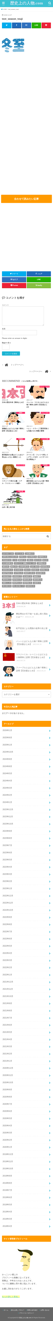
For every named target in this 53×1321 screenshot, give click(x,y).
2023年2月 (7, 881)
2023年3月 (7, 874)
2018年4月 (7, 1226)
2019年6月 (7, 1197)
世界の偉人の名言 (10, 557)
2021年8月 (7, 1010)
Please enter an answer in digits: (14, 338)
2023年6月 (7, 852)
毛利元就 (7, 576)
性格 (27, 570)
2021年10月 (8, 996)
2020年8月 (7, 1097)
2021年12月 (8, 982)
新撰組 (44, 570)
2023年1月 (7, 888)
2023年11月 (8, 816)
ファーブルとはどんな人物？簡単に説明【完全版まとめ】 (32, 669)
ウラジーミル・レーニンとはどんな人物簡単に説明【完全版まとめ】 (32, 657)
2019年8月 (7, 1183)
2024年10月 (8, 752)
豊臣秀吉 (17, 583)
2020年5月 (7, 1118)
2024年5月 (7, 773)
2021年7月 (7, 1018)
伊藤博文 (42, 557)
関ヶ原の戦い (18, 586)
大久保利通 (7, 563)
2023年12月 (8, 809)
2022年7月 (7, 931)
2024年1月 (7, 802)
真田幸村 (7, 579)
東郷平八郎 (29, 573)
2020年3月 (7, 1133)
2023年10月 (8, 824)
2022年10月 (8, 910)
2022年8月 (7, 924)
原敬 (30, 560)
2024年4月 (7, 780)
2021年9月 (7, 1003)
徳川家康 (19, 570)
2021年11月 (8, 989)
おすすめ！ (8, 553)
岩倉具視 (45, 566)
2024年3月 (7, 788)
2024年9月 (7, 759)
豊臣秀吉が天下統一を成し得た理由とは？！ (32, 615)
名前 (3, 329)
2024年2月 (7, 795)
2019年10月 (8, 1168)
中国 (23, 557)
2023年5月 (7, 859)
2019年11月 (8, 1161)
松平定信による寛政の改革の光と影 (32, 629)
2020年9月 (7, 1089)
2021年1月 (7, 1061)
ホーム (6, 1310)
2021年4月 (7, 1039)
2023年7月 (7, 845)
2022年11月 (8, 903)
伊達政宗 (7, 560)
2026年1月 (7, 730)
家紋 (14, 566)
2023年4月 (7, 867)
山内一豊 (35, 566)
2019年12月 (8, 1154)
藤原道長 (38, 579)
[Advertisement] (26, 98)
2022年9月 (7, 917)
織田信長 (27, 579)
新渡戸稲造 (7, 573)
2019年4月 (7, 1212)
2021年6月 (7, 1025)
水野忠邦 (17, 576)
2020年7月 (7, 1104)
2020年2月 (7, 1140)
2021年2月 (7, 1054)
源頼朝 (37, 576)
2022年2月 (7, 967)
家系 (6, 566)
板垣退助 (40, 573)
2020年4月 (7, 1125)
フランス (19, 553)
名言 (38, 560)
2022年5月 (7, 946)
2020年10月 (8, 1082)
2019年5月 (7, 1204)
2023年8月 (7, 838)
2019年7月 (7, 1190)
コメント (5, 305)
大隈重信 (41, 563)
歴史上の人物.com (26, 3)
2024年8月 (7, 766)
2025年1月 (7, 745)
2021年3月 (7, 1046)
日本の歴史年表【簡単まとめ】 (30, 604)
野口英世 (7, 586)
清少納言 (27, 576)
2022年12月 (8, 896)
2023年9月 (7, 831)
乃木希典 (32, 557)
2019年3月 (7, 1219)
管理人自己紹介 (32, 1310)
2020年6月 (7, 1111)
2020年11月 (8, 1075)
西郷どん (7, 583)
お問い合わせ (45, 1310)
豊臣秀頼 (27, 583)
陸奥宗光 (30, 586)
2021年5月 (7, 1032)
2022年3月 (7, 960)
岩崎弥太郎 (7, 570)
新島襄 (35, 570)
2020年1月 (7, 1147)
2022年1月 (7, 975)
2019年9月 (7, 1176)
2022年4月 (7, 953)
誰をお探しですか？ (17, 1310)
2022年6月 (7, 938)
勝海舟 (22, 560)
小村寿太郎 (24, 566)
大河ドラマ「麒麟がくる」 (25, 563)
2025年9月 (7, 737)
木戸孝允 (19, 573)
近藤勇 (37, 583)
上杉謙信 (30, 553)
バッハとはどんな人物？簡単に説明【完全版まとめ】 (32, 642)
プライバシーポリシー (26, 1313)
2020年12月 (8, 1068)
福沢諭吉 (17, 579)
